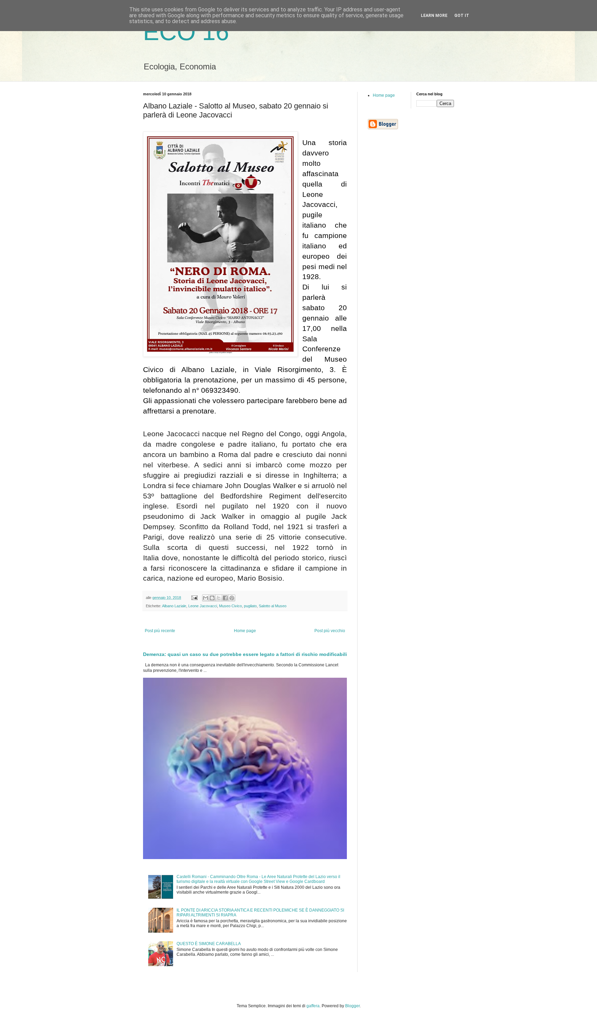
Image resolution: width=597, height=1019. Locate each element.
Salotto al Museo (272, 606)
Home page (245, 630)
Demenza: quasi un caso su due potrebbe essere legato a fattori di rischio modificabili (245, 654)
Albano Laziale (174, 606)
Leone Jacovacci (202, 606)
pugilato (250, 606)
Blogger (352, 1005)
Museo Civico (230, 606)
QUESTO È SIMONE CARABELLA (209, 943)
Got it (461, 15)
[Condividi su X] (218, 597)
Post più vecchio (329, 630)
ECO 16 (186, 31)
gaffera (313, 1005)
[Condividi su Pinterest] (231, 597)
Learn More (434, 15)
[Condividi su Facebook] (225, 597)
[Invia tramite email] (205, 597)
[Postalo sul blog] (212, 597)
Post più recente (160, 630)
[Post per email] (194, 598)
